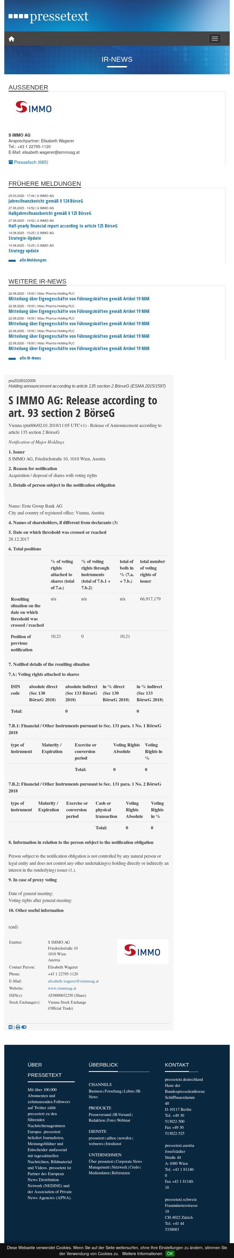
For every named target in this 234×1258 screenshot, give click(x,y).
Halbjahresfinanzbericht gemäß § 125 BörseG (50, 213)
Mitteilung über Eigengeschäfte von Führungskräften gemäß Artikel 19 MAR (79, 299)
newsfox (125, 1138)
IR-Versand (122, 1114)
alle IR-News (30, 358)
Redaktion (97, 1120)
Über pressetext (101, 1161)
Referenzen (121, 1172)
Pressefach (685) (30, 162)
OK (170, 1253)
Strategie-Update (25, 238)
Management (99, 1167)
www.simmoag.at (62, 988)
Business (95, 1091)
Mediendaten (99, 1172)
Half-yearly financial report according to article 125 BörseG (63, 226)
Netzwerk (119, 1167)
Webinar (123, 1120)
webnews (96, 1143)
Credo (134, 1167)
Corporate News (129, 1161)
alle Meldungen (33, 260)
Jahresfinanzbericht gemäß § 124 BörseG (46, 201)
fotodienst (113, 1143)
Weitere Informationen (142, 1253)
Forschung (113, 1091)
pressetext (96, 1138)
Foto (111, 1120)
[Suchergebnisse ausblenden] (24, 1027)
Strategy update (24, 251)
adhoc (111, 1138)
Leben (129, 1091)
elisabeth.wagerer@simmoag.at (73, 981)
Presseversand (100, 1114)
